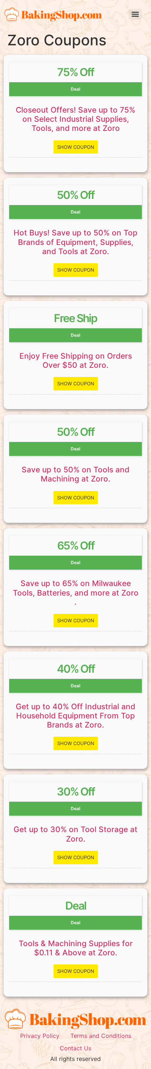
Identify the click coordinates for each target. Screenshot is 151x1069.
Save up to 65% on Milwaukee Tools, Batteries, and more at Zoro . (76, 592)
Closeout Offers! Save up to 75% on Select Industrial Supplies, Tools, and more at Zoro (75, 119)
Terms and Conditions (100, 1035)
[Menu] (135, 14)
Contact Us (75, 1048)
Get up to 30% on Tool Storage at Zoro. (75, 834)
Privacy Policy (39, 1035)
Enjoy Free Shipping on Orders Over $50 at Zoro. (75, 360)
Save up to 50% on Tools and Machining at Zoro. (75, 474)
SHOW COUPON (75, 147)
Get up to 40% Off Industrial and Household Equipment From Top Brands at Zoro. (75, 715)
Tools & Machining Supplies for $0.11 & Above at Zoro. (76, 948)
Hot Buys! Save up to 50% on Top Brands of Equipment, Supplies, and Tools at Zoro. (75, 242)
